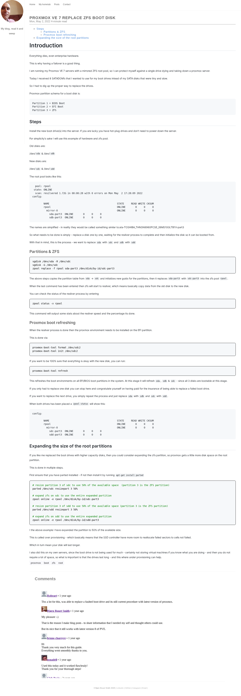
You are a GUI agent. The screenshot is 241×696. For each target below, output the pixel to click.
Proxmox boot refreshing (60, 34)
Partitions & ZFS (54, 31)
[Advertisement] (12, 91)
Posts (56, 4)
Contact (66, 4)
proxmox (36, 562)
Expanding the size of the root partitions (63, 37)
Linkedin (120, 688)
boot (46, 562)
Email (144, 688)
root (60, 562)
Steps (40, 28)
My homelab (45, 4)
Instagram (136, 688)
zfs (53, 562)
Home (32, 4)
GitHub (128, 688)
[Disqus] (132, 634)
